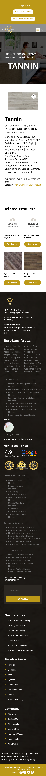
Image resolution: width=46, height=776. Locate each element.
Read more (12, 244)
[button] (38, 30)
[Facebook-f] (24, 772)
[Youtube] (28, 772)
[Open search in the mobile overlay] (42, 30)
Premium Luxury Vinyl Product (20, 55)
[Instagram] (21, 772)
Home (8, 54)
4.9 (8, 452)
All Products (19, 54)
